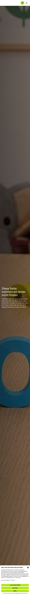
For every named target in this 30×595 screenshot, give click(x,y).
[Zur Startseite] (9, 3)
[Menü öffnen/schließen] (26, 3)
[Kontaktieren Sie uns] (22, 3)
